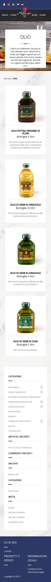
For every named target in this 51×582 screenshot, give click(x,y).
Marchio (5, 15)
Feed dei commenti (16, 517)
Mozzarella (13, 387)
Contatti (43, 15)
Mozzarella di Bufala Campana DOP (24, 397)
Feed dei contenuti (16, 512)
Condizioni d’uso (35, 569)
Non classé (13, 491)
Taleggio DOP (14, 431)
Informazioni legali (36, 572)
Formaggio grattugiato (19, 421)
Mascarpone (14, 411)
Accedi (11, 507)
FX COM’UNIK (27, 576)
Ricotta (11, 426)
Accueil (8, 78)
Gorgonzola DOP (16, 406)
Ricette (34, 15)
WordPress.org (15, 522)
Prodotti (13, 15)
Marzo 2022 (13, 474)
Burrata (12, 416)
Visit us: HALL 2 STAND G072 (20, 447)
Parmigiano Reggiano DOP (20, 402)
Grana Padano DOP (17, 392)
